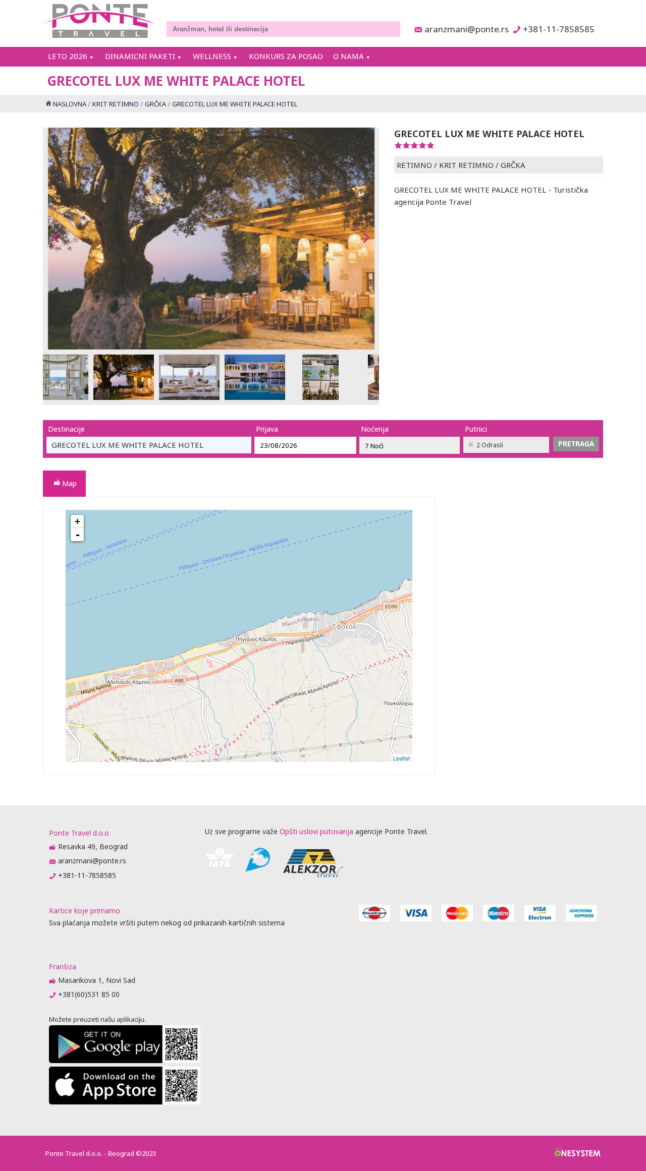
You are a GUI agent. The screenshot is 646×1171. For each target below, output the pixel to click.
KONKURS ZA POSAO (286, 56)
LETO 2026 (67, 56)
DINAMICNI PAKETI (140, 56)
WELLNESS (212, 56)
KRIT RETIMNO (466, 165)
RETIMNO (414, 165)
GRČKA (513, 165)
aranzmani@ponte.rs (463, 29)
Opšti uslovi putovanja (316, 831)
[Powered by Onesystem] (578, 1153)
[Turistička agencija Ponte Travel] (99, 21)
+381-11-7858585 (558, 29)
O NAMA (348, 56)
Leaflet (401, 758)
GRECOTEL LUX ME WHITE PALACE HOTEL (241, 639)
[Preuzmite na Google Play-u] (124, 1060)
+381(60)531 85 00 (89, 994)
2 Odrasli (489, 445)
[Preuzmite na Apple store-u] (124, 1101)
